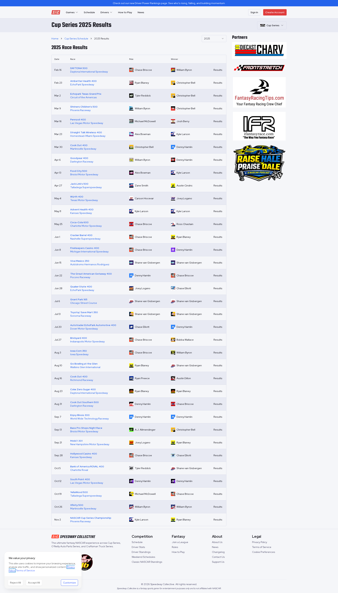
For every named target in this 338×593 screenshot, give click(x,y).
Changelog (218, 552)
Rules (175, 547)
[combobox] (214, 38)
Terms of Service (261, 547)
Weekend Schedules (143, 557)
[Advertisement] (259, 208)
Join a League (180, 542)
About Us (217, 542)
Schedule (89, 12)
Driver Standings (141, 552)
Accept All (34, 582)
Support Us (218, 561)
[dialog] (43, 570)
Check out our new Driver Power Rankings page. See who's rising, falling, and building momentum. (169, 3)
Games (70, 12)
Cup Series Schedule (76, 38)
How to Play (125, 12)
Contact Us (218, 557)
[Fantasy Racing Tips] (259, 92)
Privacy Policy (259, 542)
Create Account (274, 12)
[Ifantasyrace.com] (259, 126)
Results (218, 69)
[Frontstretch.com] (259, 68)
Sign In (254, 12)
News (141, 12)
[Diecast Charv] (259, 50)
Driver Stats (138, 547)
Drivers (105, 12)
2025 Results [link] (101, 38)
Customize (69, 582)
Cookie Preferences (263, 552)
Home (54, 38)
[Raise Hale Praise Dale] (259, 163)
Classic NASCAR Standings (147, 561)
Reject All (15, 582)
